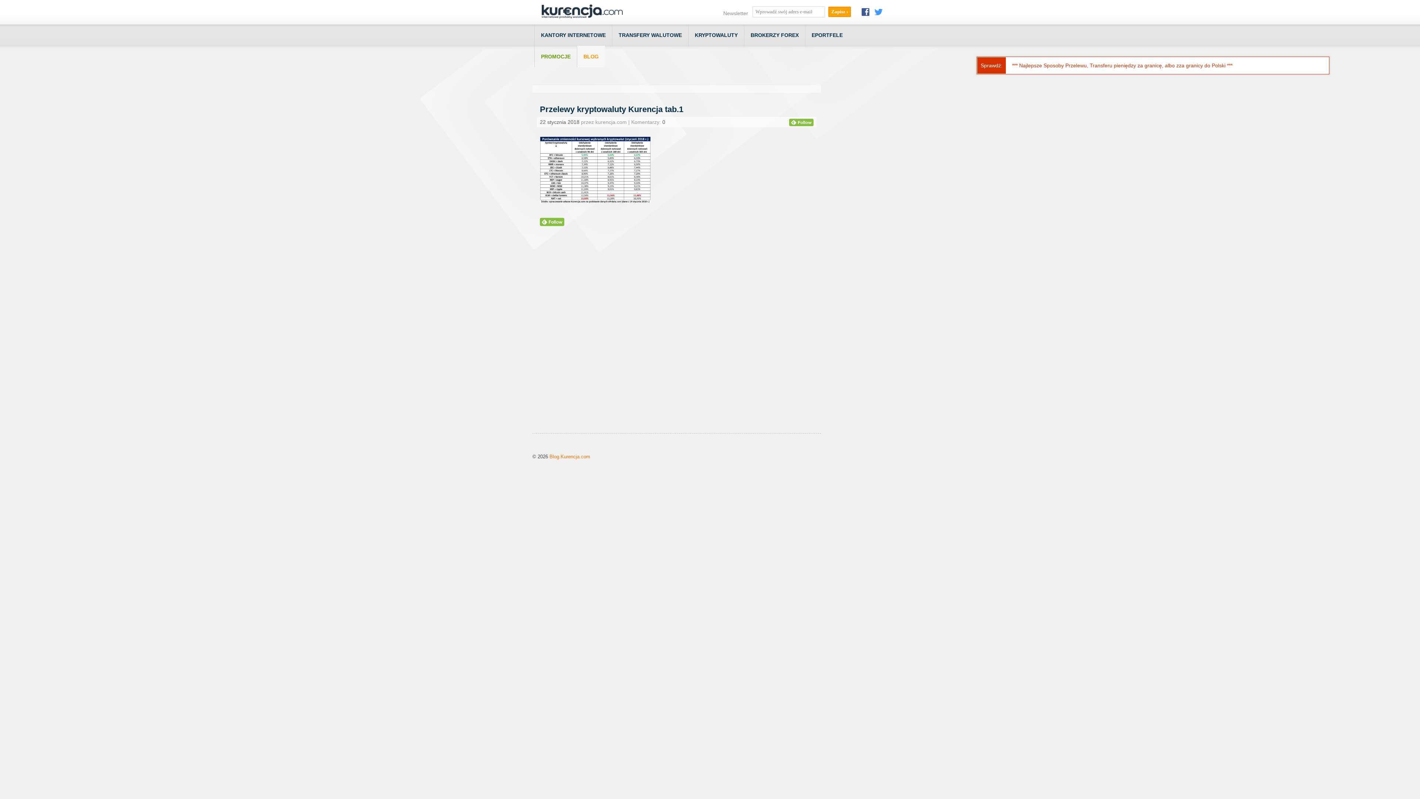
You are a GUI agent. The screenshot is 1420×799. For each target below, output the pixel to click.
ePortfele (827, 35)
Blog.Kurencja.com (570, 456)
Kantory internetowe (573, 35)
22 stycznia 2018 (559, 122)
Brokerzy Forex (775, 35)
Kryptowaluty (716, 35)
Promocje (556, 57)
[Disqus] (676, 338)
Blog (591, 57)
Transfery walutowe (650, 35)
